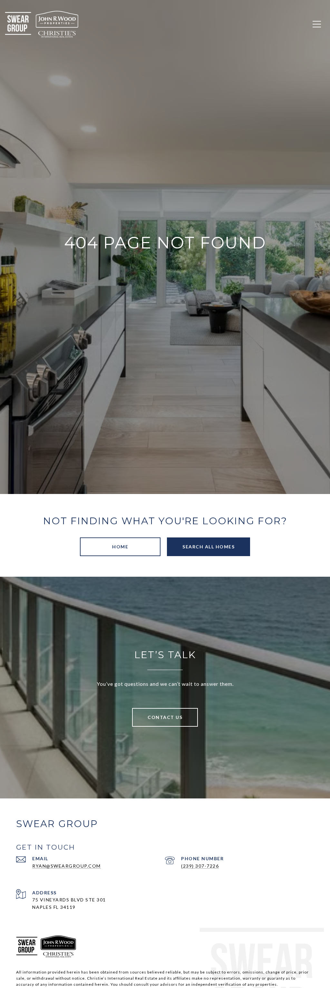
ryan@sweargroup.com (66, 866)
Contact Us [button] (165, 717)
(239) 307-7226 (200, 866)
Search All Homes (208, 546)
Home (120, 546)
